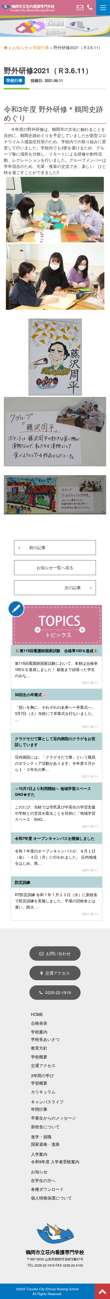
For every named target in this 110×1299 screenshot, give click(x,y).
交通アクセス (57, 973)
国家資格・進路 (45, 1144)
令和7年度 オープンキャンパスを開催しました (55, 838)
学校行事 (14, 80)
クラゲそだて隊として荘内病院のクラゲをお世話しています (55, 741)
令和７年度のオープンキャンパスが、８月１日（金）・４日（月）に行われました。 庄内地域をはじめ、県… (55, 857)
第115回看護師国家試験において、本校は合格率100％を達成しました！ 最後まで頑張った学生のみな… (56, 669)
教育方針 (39, 1048)
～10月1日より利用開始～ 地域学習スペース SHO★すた (57, 791)
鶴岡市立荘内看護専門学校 (33, 6)
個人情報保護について (51, 1198)
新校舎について (45, 1127)
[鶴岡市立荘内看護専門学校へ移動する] (6, 47)
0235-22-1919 (58, 992)
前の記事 (37, 547)
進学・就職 (41, 1137)
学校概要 (39, 1057)
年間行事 (39, 1109)
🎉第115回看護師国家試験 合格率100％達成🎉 (56, 650)
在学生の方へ (43, 1180)
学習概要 (39, 1083)
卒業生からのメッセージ (53, 1118)
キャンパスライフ (47, 1102)
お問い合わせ (58, 953)
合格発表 (39, 1023)
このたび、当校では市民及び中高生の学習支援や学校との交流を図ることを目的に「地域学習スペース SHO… (55, 813)
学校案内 (39, 1032)
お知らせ (39, 1172)
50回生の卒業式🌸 (31, 694)
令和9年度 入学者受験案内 (55, 1162)
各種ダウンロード (47, 1189)
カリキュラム (43, 1092)
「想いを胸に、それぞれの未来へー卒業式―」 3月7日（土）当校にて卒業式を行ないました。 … (55, 713)
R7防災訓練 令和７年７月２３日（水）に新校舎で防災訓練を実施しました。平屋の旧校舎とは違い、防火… (56, 901)
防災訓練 (22, 882)
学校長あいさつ (45, 1039)
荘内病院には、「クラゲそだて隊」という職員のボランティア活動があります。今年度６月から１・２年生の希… (55, 763)
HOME (37, 1014)
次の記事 (73, 588)
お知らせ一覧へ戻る (55, 567)
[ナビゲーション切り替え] (103, 7)
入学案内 (39, 1154)
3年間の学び (42, 1075)
